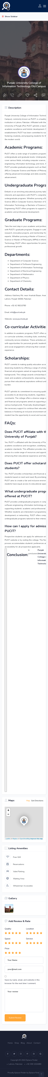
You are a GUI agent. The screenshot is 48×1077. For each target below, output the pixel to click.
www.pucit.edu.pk (20, 319)
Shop (17, 1043)
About (29, 1043)
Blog (23, 1043)
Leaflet (8, 838)
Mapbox (15, 838)
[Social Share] (35, 96)
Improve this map (36, 839)
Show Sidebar (11, 16)
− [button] (8, 814)
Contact (37, 1043)
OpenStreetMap (25, 838)
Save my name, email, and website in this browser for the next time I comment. (22, 982)
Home (10, 1043)
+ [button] (8, 810)
